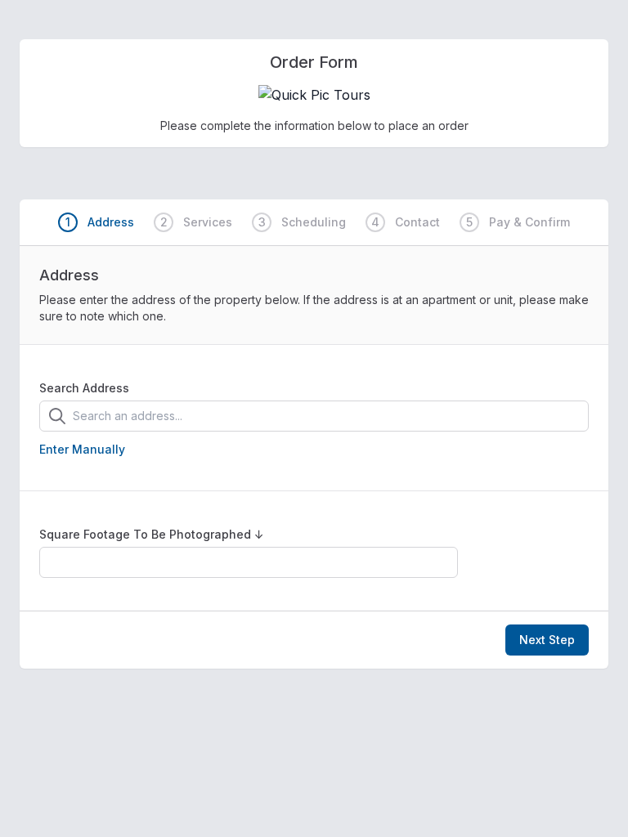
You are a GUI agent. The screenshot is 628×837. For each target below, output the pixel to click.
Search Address (84, 388)
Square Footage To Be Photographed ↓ (151, 534)
